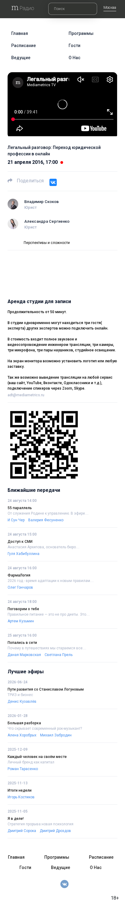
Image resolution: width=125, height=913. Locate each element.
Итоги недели (20, 790)
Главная (19, 33)
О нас (74, 57)
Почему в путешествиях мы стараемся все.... (47, 648)
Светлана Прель (59, 655)
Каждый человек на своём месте (37, 757)
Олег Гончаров (20, 587)
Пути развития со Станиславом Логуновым (46, 689)
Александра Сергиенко (46, 221)
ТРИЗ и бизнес (20, 695)
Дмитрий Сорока (22, 831)
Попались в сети (22, 643)
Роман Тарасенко (23, 769)
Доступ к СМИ (20, 541)
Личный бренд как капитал (31, 762)
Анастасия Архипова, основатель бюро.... (43, 547)
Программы (81, 33)
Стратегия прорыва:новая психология (40, 824)
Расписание (23, 45)
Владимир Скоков (41, 201)
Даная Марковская (24, 655)
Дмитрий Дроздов (55, 831)
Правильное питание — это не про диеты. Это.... (49, 614)
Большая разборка (24, 723)
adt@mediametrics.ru (26, 395)
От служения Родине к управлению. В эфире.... (48, 513)
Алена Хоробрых (22, 735)
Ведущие (20, 57)
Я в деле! (16, 819)
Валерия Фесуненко (45, 520)
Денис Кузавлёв (22, 701)
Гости (74, 45)
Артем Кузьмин (21, 621)
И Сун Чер (16, 520)
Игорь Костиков (21, 797)
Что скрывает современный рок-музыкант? (45, 728)
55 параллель (20, 508)
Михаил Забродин (56, 735)
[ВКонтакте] (53, 182)
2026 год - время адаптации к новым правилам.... (51, 581)
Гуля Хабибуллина (23, 554)
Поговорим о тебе (23, 609)
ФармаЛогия (19, 575)
